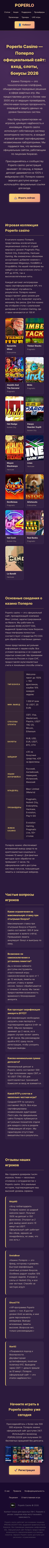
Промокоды (14, 17)
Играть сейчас (24, 197)
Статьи (7, 12)
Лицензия (13, 1497)
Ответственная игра (30, 1497)
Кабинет (24, 24)
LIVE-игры (36, 17)
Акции (15, 12)
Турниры (25, 17)
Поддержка (26, 12)
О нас (7, 1491)
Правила (17, 1491)
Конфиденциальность (34, 1491)
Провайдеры (39, 12)
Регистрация (24, 1470)
